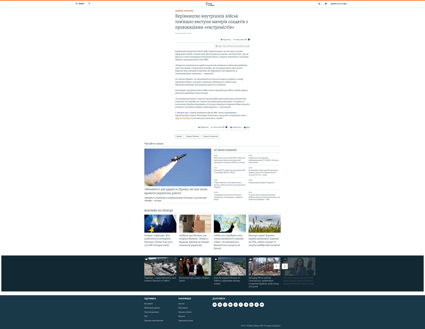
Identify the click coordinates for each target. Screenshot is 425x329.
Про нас (181, 304)
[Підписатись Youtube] (230, 305)
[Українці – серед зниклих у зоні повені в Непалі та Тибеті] (160, 266)
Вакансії (181, 316)
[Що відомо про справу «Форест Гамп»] (195, 266)
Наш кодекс (183, 308)
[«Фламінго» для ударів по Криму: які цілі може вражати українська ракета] (177, 167)
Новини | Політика (184, 11)
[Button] (225, 39)
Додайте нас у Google (339, 4)
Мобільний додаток (152, 308)
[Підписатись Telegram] (246, 305)
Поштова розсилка (151, 312)
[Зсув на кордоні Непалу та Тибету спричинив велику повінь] (230, 266)
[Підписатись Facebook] (214, 305)
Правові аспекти (184, 312)
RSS (145, 316)
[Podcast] (256, 305)
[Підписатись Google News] (220, 305)
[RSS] (251, 305)
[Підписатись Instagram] (236, 305)
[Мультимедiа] (326, 3)
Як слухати (148, 304)
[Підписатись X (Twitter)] (225, 305)
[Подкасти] (319, 3)
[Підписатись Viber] (241, 305)
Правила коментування (153, 321)
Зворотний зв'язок (185, 321)
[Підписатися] (262, 305)
